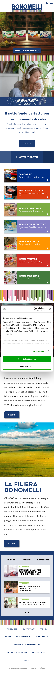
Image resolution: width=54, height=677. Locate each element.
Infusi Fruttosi (28, 259)
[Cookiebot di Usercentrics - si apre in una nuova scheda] (34, 309)
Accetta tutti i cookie (27, 359)
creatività (27, 560)
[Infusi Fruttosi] (10, 260)
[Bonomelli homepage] (27, 8)
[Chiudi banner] (50, 309)
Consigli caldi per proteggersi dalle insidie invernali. (30, 572)
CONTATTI (27, 660)
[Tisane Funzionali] (10, 209)
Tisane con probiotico (32, 224)
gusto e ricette (43, 560)
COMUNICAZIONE (23, 637)
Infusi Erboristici (29, 276)
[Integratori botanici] (10, 192)
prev (4, 34)
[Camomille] (10, 175)
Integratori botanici (31, 190)
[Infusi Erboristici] (10, 277)
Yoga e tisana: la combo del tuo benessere (29, 588)
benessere (11, 560)
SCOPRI (11, 415)
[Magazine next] (28, 613)
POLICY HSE (12, 629)
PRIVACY (43, 629)
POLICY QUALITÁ (28, 629)
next (50, 34)
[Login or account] (47, 2)
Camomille (25, 174)
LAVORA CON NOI (42, 637)
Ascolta (27, 143)
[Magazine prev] (25, 613)
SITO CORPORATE (39, 652)
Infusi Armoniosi (29, 241)
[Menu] (51, 3)
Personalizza (25, 366)
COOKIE (8, 637)
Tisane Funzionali (30, 208)
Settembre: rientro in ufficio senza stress (32, 603)
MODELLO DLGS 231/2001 (17, 652)
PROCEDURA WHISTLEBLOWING (27, 645)
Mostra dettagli (39, 351)
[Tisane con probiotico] (10, 226)
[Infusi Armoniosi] (10, 243)
